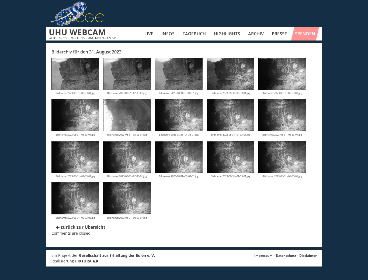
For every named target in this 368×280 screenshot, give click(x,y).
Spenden (305, 34)
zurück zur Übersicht (82, 227)
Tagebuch (194, 34)
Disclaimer (308, 255)
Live (148, 34)
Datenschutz (286, 255)
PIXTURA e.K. (87, 261)
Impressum (263, 255)
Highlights (227, 34)
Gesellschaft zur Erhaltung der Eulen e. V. (117, 255)
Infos (168, 34)
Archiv (256, 34)
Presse (279, 34)
